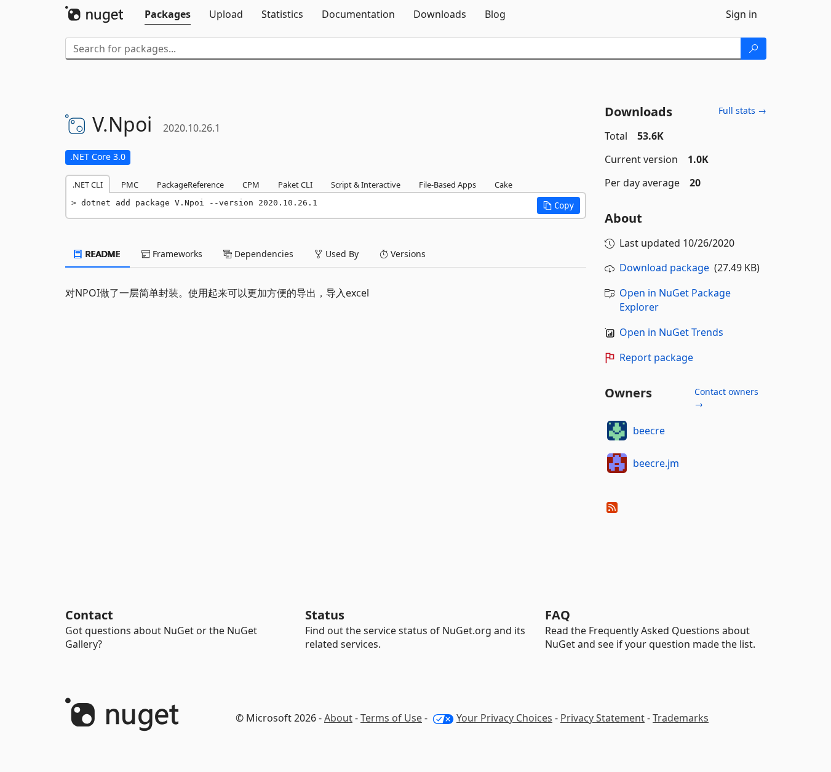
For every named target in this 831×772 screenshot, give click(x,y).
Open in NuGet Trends (671, 332)
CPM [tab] (251, 184)
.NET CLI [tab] (88, 184)
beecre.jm (656, 463)
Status (324, 615)
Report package (656, 357)
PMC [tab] (129, 184)
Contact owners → (726, 398)
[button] (558, 205)
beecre (649, 430)
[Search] (753, 49)
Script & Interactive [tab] (365, 184)
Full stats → (742, 110)
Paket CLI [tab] (295, 184)
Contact (89, 615)
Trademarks (681, 718)
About (338, 718)
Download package (664, 267)
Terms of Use (391, 718)
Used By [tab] (341, 254)
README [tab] (102, 254)
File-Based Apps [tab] (447, 184)
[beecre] (617, 431)
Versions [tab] (407, 254)
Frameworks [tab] (176, 254)
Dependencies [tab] (262, 254)
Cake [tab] (503, 184)
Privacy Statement (602, 718)
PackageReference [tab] (190, 184)
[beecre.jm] (617, 463)
